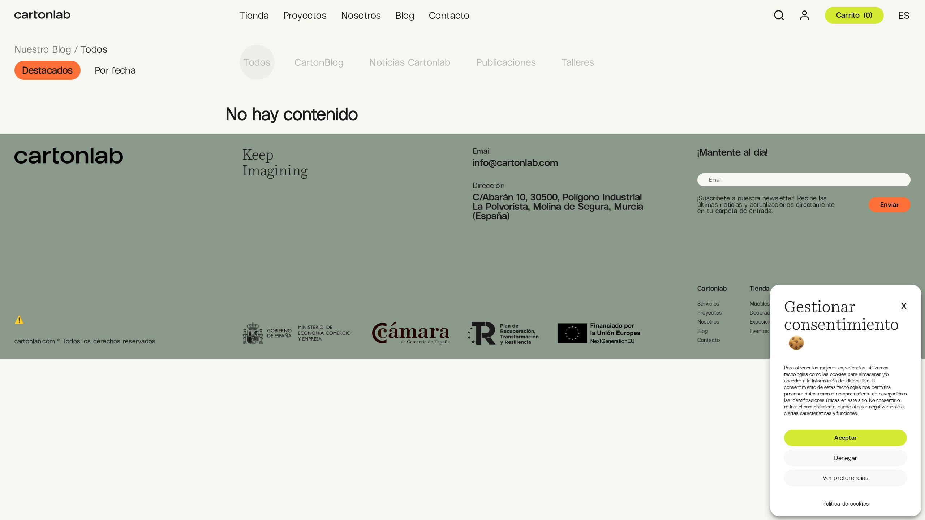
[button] (904, 302)
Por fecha (115, 70)
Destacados (47, 70)
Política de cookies (845, 504)
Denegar (845, 458)
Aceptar (845, 437)
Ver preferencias (845, 477)
